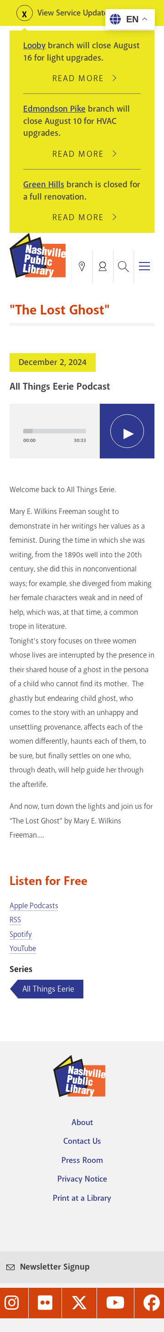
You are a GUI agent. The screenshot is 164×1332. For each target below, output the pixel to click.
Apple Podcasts (34, 905)
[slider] (54, 431)
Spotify (21, 934)
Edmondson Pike (54, 108)
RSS (15, 920)
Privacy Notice (82, 1179)
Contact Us (82, 1141)
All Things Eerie (48, 989)
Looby (34, 45)
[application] (82, 431)
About (82, 1122)
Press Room (82, 1160)
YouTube (23, 948)
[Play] (127, 431)
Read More (82, 78)
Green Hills (43, 184)
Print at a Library (82, 1198)
